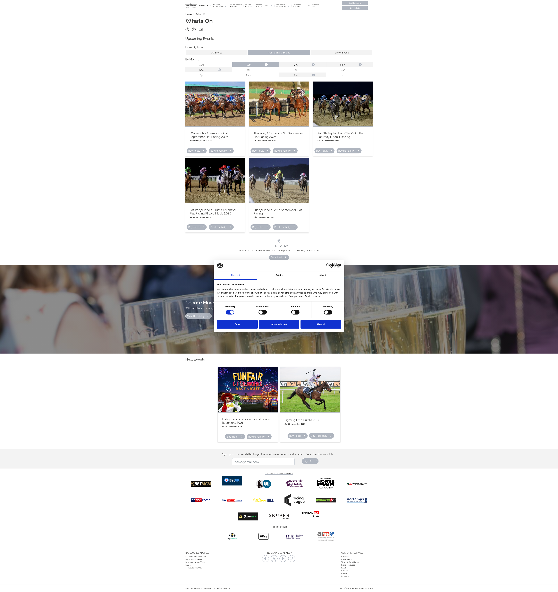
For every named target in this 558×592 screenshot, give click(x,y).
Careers (344, 573)
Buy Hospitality (355, 3)
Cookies (344, 556)
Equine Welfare (348, 564)
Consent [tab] (235, 275)
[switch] (263, 312)
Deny (237, 324)
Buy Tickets (355, 8)
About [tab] (322, 275)
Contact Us (315, 5)
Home (188, 14)
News (307, 5)
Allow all (320, 324)
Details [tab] (279, 275)
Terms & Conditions (349, 562)
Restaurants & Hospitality (236, 5)
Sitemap (345, 576)
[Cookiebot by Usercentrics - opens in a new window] (328, 265)
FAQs (343, 567)
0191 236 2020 (195, 567)
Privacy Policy (347, 559)
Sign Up (308, 461)
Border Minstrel (259, 5)
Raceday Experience (218, 5)
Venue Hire (248, 5)
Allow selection (279, 324)
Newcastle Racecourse (281, 5)
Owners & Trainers (297, 5)
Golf (267, 5)
